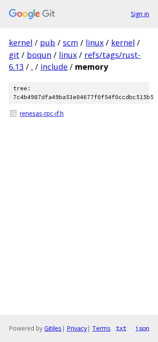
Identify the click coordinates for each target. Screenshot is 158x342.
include (54, 66)
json (142, 328)
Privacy (77, 328)
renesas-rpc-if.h (42, 113)
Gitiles (52, 328)
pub (47, 42)
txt (121, 328)
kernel (20, 42)
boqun (39, 55)
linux (95, 42)
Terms (101, 328)
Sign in (140, 14)
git (14, 55)
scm (70, 42)
